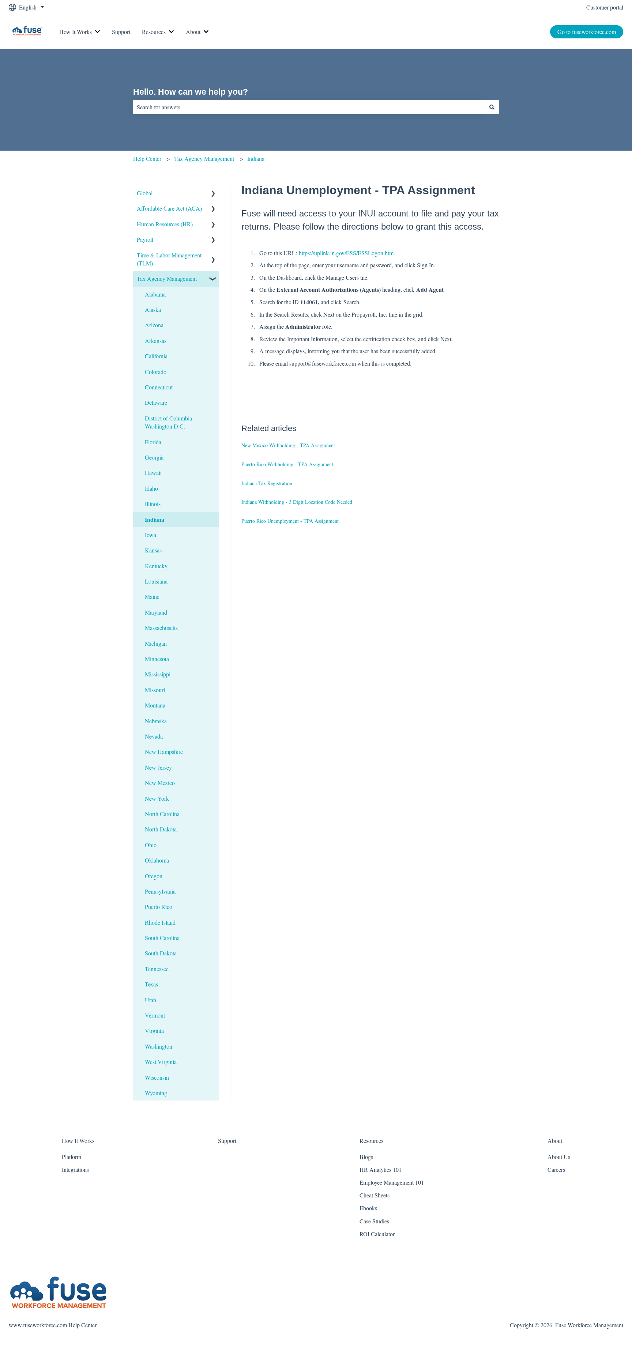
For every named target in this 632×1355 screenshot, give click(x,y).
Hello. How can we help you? (190, 92)
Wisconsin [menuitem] (157, 1077)
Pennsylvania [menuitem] (160, 891)
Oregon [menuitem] (153, 876)
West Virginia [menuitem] (161, 1061)
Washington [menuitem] (158, 1046)
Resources (154, 31)
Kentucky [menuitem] (156, 566)
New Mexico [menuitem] (160, 782)
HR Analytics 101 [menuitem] (381, 1169)
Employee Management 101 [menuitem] (392, 1182)
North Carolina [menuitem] (162, 814)
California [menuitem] (156, 356)
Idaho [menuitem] (151, 488)
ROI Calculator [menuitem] (377, 1234)
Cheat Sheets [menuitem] (375, 1195)
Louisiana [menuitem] (156, 581)
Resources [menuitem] (371, 1140)
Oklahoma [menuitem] (157, 860)
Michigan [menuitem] (156, 643)
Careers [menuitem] (556, 1169)
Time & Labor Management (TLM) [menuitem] (169, 259)
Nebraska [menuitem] (156, 721)
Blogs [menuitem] (366, 1156)
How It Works (75, 31)
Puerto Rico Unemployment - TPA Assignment (290, 520)
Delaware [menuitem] (156, 402)
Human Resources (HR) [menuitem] (165, 224)
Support (121, 31)
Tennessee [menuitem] (157, 969)
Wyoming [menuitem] (156, 1093)
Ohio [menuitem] (151, 845)
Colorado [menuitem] (155, 371)
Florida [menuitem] (153, 442)
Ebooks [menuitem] (368, 1208)
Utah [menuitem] (150, 1000)
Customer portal (604, 7)
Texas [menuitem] (151, 984)
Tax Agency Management (204, 158)
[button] (213, 193)
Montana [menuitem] (155, 705)
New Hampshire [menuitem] (164, 751)
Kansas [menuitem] (153, 550)
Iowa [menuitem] (150, 535)
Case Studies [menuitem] (374, 1221)
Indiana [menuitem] (154, 519)
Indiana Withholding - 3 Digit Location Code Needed (296, 501)
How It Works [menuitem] (78, 1140)
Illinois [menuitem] (153, 503)
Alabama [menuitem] (155, 294)
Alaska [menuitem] (153, 309)
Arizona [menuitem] (154, 325)
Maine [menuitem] (152, 596)
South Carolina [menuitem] (162, 937)
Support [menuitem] (227, 1140)
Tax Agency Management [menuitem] (167, 278)
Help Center (147, 158)
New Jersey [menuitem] (158, 767)
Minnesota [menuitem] (157, 659)
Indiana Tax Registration (266, 483)
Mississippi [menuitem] (157, 674)
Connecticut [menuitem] (159, 387)
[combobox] (309, 107)
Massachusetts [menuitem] (161, 627)
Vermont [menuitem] (155, 1015)
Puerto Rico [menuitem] (158, 906)
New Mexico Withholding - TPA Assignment (288, 445)
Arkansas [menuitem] (155, 340)
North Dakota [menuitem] (161, 829)
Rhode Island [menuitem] (160, 922)
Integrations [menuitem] (75, 1169)
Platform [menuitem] (71, 1156)
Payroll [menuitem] (145, 239)
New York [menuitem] (157, 798)
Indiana (255, 158)
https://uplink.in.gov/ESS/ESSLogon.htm (346, 253)
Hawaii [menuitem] (153, 472)
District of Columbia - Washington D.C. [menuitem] (170, 422)
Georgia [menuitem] (154, 457)
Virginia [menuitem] (154, 1030)
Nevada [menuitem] (154, 736)
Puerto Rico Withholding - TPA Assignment (287, 464)
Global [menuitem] (145, 193)
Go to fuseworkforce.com (586, 31)
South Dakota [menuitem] (161, 953)
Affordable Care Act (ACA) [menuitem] (169, 208)
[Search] (492, 107)
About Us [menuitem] (559, 1156)
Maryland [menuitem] (156, 612)
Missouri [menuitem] (155, 690)
